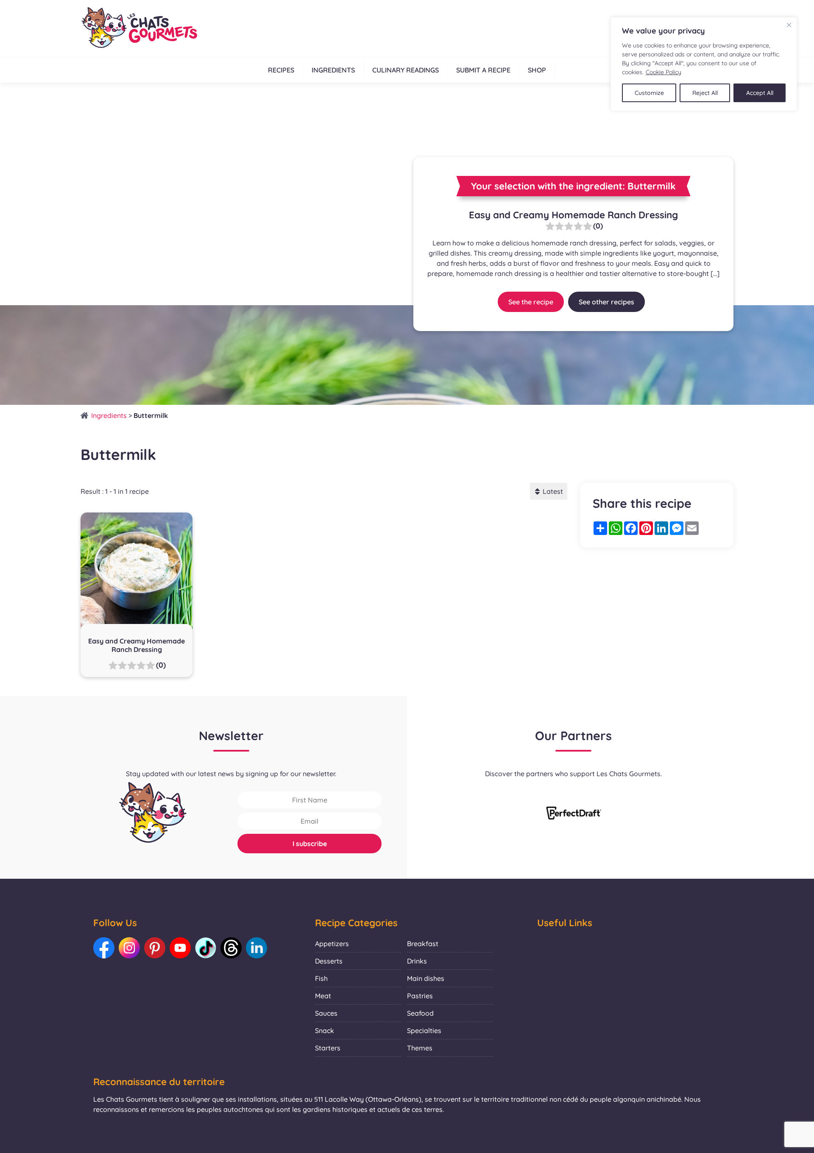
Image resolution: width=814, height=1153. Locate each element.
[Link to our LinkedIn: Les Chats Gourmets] (256, 947)
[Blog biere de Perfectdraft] (573, 813)
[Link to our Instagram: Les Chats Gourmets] (129, 947)
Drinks (417, 961)
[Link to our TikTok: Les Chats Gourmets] (205, 947)
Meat (323, 995)
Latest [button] (553, 491)
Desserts (329, 961)
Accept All (759, 93)
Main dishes (425, 978)
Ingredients (333, 70)
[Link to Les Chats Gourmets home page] (139, 28)
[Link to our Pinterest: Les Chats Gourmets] (154, 947)
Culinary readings (405, 70)
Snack (324, 1030)
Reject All (705, 93)
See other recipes (606, 302)
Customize (649, 93)
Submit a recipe (483, 70)
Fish (321, 978)
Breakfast (422, 943)
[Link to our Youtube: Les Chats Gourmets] (180, 947)
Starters (327, 1048)
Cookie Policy (663, 72)
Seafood (420, 1013)
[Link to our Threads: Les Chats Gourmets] (231, 947)
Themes (419, 1048)
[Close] (789, 25)
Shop (537, 70)
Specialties (424, 1030)
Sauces (326, 1013)
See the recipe (530, 302)
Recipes (281, 70)
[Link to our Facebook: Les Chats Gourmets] (103, 947)
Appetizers (332, 943)
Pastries (420, 995)
